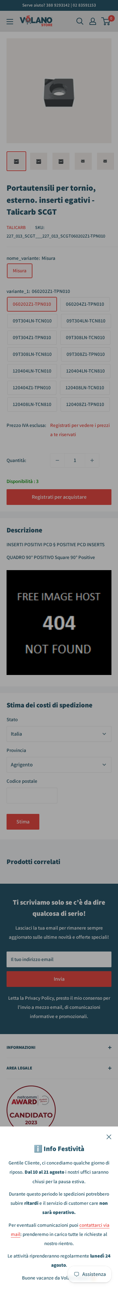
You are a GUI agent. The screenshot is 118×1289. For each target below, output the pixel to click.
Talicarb (16, 227)
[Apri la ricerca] (80, 21)
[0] (106, 21)
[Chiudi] (109, 1136)
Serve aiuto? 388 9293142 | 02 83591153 (59, 5)
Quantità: (16, 460)
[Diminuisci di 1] (57, 460)
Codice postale (22, 781)
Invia (59, 978)
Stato (12, 719)
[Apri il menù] (10, 21)
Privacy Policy (39, 998)
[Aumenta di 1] (92, 460)
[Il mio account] (92, 21)
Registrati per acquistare (59, 496)
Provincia (16, 750)
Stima (23, 821)
